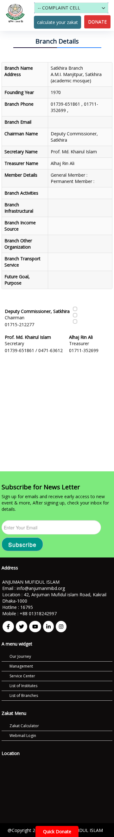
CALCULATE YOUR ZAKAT (57, 22)
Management (21, 666)
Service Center (22, 676)
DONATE (97, 22)
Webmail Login (23, 735)
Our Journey (20, 656)
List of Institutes (23, 685)
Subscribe (22, 544)
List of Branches (24, 695)
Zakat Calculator (24, 725)
